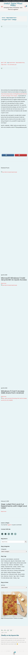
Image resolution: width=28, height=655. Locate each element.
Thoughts (22, 576)
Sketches (6, 576)
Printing (16, 570)
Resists (5, 572)
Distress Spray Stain (21, 563)
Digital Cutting (13, 563)
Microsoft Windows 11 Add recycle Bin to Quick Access (14, 279)
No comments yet (12, 64)
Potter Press (4, 570)
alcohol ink (16, 559)
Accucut (3, 559)
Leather (19, 566)
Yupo (18, 578)
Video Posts (3, 64)
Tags (14, 576)
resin (2, 572)
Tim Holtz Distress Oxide (6, 578)
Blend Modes (18, 561)
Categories (3, 549)
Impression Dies (8, 566)
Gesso (21, 564)
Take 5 (17, 576)
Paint (2, 568)
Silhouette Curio (5, 574)
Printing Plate (21, 570)
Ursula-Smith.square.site (7, 640)
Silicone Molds (21, 574)
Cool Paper (6, 563)
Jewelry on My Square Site (10, 635)
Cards (23, 561)
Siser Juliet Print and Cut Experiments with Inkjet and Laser (14, 506)
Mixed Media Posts (11, 17)
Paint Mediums (7, 568)
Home (3, 17)
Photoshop (18, 568)
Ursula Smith (12, 62)
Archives (3, 585)
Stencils (11, 576)
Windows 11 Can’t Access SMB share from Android (12, 392)
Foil (7, 564)
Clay (2, 563)
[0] (25, 6)
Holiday (2, 566)
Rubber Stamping (12, 572)
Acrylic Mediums (9, 559)
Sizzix (2, 576)
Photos (13, 568)
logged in (9, 524)
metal (22, 566)
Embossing (3, 564)
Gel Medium (16, 564)
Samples (19, 572)
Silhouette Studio (13, 574)
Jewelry (15, 566)
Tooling (14, 578)
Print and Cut (10, 570)
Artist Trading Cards (5, 561)
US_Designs (20, 618)
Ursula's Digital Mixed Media (13, 5)
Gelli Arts (11, 564)
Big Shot (13, 561)
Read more (3, 283)
